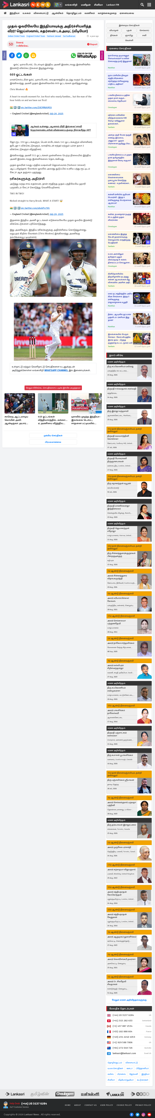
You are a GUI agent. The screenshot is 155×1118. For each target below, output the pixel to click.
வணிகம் (89, 13)
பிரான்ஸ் (121, 1074)
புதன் (129, 30)
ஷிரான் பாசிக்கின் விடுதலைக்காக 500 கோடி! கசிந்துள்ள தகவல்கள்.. (117, 119)
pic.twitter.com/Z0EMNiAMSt (36, 107)
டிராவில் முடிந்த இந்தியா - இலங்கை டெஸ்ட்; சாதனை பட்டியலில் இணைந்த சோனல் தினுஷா (86, 420)
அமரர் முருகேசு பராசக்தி (119, 847)
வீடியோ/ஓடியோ (126, 1080)
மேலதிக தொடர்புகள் (121, 1008)
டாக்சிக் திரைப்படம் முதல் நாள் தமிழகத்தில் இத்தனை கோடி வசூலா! (120, 158)
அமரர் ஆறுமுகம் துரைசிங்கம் (121, 936)
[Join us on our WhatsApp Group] (83, 55)
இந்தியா (15, 13)
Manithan (111, 68)
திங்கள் (114, 35)
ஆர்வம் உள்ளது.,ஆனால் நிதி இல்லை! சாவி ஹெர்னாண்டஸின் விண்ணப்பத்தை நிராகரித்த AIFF (60, 128)
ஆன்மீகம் (57, 13)
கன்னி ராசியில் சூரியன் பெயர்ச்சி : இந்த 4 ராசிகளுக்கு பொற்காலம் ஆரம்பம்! (119, 198)
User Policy (106, 1105)
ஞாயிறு (129, 35)
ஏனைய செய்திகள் (120, 48)
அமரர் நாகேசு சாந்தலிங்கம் (120, 643)
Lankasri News (31, 1114)
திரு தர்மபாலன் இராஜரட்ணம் (121, 825)
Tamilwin (111, 127)
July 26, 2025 (56, 113)
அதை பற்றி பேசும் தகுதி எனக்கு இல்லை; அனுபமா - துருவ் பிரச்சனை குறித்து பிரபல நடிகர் (120, 139)
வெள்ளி (129, 40)
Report (93, 44)
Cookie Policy (124, 1105)
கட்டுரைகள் (142, 1080)
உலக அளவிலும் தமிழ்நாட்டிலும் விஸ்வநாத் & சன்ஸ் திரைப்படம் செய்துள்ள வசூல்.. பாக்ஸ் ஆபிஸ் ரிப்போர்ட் (119, 258)
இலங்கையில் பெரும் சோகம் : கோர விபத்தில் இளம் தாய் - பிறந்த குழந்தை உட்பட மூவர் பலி (120, 338)
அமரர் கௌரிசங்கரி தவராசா (121, 959)
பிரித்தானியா (142, 1068)
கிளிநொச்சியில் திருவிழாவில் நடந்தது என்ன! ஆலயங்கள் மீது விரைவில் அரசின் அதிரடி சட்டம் (120, 278)
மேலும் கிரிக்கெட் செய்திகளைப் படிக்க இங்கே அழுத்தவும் (53, 388)
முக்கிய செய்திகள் (53, 435)
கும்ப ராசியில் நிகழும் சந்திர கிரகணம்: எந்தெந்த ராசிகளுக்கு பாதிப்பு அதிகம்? (118, 79)
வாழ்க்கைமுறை (107, 13)
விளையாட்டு (41, 13)
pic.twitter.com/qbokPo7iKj (35, 208)
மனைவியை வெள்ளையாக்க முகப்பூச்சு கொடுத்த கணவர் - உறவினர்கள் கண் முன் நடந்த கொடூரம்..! (118, 179)
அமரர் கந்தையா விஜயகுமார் (121, 869)
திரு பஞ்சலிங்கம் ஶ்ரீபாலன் (120, 780)
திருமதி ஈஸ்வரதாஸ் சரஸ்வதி (121, 388)
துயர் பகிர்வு (116, 355)
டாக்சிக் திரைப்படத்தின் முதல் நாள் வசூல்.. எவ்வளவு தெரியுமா (119, 98)
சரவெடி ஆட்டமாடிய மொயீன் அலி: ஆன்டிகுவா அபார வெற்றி (16, 420)
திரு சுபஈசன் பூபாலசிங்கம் (120, 755)
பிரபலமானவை (53, 442)
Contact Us (91, 1105)
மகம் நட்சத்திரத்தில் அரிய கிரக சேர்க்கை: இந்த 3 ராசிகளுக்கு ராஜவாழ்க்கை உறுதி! (120, 298)
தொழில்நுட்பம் (115, 1062)
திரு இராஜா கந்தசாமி (117, 411)
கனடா (129, 1068)
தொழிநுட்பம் (73, 13)
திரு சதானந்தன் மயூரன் (119, 483)
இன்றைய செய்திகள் (129, 25)
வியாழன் (113, 30)
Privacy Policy (143, 1105)
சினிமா (98, 4)
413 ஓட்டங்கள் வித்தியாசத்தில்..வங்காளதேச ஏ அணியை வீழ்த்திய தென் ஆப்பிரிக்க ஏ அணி (53, 420)
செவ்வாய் (144, 30)
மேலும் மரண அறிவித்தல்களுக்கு (129, 1000)
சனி (144, 35)
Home (68, 1105)
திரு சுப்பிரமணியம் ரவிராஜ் (120, 366)
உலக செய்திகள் (115, 1068)
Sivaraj (19, 42)
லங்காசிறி (71, 4)
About (77, 1105)
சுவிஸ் (111, 1074)
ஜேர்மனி (133, 1074)
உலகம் (27, 13)
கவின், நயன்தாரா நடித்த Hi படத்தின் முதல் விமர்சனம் (119, 217)
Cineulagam (112, 107)
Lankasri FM (112, 4)
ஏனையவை (127, 13)
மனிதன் (86, 4)
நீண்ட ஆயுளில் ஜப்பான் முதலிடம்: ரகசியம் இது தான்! (119, 317)
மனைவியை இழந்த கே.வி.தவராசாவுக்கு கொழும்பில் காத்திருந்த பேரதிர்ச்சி (119, 238)
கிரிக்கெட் (23, 46)
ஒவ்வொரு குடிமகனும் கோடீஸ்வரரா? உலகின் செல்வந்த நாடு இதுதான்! (120, 58)
